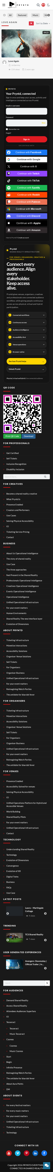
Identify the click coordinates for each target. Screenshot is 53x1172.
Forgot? (8, 133)
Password (9, 117)
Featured (22, 15)
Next (48, 15)
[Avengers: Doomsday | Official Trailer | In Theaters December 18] (14, 964)
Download (28, 436)
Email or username (13, 106)
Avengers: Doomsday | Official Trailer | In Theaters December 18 (36, 963)
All (10, 15)
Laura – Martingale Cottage (17, 909)
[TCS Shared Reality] (14, 937)
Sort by (42, 23)
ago (29, 69)
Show (44, 123)
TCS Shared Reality (34, 934)
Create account (23, 238)
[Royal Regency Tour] (41, 911)
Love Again (13, 61)
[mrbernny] (4, 62)
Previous (4, 15)
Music (35, 15)
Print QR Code (12, 436)
